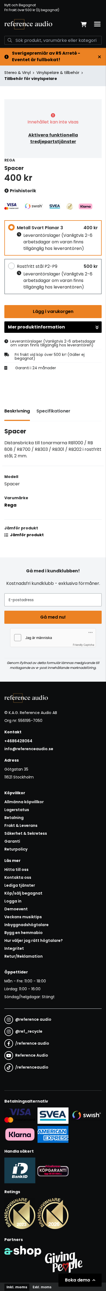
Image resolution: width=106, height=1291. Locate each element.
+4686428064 (18, 741)
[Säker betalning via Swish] (86, 1115)
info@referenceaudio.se (28, 749)
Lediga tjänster (19, 885)
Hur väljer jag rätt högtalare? (33, 940)
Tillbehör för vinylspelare (30, 78)
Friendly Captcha (83, 644)
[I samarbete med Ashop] (22, 1261)
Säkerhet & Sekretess (25, 833)
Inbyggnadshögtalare (26, 924)
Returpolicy (15, 849)
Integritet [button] (14, 948)
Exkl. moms (42, 1287)
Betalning (14, 817)
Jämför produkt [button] (26, 535)
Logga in (12, 901)
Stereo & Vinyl (17, 72)
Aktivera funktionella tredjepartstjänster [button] (53, 138)
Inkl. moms (17, 1287)
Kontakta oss (17, 877)
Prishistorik (22, 191)
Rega (10, 505)
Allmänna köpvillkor (24, 802)
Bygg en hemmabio (23, 932)
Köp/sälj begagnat (23, 893)
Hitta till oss (16, 869)
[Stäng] (99, 57)
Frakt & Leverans (21, 825)
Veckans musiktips (23, 917)
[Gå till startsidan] (28, 24)
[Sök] (9, 40)
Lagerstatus (16, 809)
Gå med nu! (53, 617)
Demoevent (16, 909)
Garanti (12, 841)
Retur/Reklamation (23, 956)
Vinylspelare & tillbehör (57, 72)
